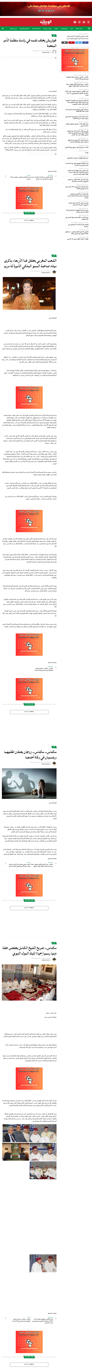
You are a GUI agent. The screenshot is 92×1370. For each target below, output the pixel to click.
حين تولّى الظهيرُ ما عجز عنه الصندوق (77, 158)
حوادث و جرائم (47, 28)
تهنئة (86, 153)
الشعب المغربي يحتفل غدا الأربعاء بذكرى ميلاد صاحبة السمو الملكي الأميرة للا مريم (77, 37)
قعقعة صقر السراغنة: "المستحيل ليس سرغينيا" (78, 226)
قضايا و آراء (59, 33)
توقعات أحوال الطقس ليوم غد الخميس (77, 239)
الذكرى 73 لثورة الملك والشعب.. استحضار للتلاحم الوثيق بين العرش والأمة (76, 233)
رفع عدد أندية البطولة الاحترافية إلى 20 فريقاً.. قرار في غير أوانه (77, 211)
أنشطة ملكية (36, 28)
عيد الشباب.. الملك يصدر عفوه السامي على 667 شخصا (76, 218)
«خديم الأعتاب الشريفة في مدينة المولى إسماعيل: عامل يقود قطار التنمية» (78, 141)
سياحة (31, 33)
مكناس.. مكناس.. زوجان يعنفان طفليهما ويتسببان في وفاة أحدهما (77, 78)
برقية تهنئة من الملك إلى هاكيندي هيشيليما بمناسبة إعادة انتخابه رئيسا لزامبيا (78, 196)
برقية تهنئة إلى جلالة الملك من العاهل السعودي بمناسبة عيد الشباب (78, 181)
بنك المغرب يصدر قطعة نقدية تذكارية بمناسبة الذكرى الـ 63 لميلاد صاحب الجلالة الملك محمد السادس (78, 172)
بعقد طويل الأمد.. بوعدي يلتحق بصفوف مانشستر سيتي (77, 125)
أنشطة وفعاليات (24, 28)
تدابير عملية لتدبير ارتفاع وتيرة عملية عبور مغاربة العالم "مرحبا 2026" (76, 118)
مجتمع (51, 33)
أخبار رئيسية (85, 75)
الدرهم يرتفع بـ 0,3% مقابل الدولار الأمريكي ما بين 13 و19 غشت (78, 204)
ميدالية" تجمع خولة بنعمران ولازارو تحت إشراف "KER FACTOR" (76, 110)
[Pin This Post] (71, 42)
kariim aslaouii (45, 273)
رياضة (37, 33)
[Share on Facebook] (85, 42)
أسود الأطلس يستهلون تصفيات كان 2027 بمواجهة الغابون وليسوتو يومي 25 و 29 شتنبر (76, 93)
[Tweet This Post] (78, 42)
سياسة (56, 28)
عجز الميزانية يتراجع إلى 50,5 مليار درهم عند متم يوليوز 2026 (76, 188)
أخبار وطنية (64, 28)
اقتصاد (44, 33)
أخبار (71, 28)
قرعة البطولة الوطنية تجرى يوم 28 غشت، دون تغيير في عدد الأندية (76, 164)
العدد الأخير (79, 28)
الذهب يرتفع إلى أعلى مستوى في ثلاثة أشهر (76, 147)
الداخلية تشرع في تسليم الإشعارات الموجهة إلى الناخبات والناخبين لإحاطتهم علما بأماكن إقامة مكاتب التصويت (77, 102)
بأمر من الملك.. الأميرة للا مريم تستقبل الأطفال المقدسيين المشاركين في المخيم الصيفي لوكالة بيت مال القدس (77, 133)
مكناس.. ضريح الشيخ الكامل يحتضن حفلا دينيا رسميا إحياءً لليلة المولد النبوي (77, 85)
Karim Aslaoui (45, 52)
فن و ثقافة (13, 28)
